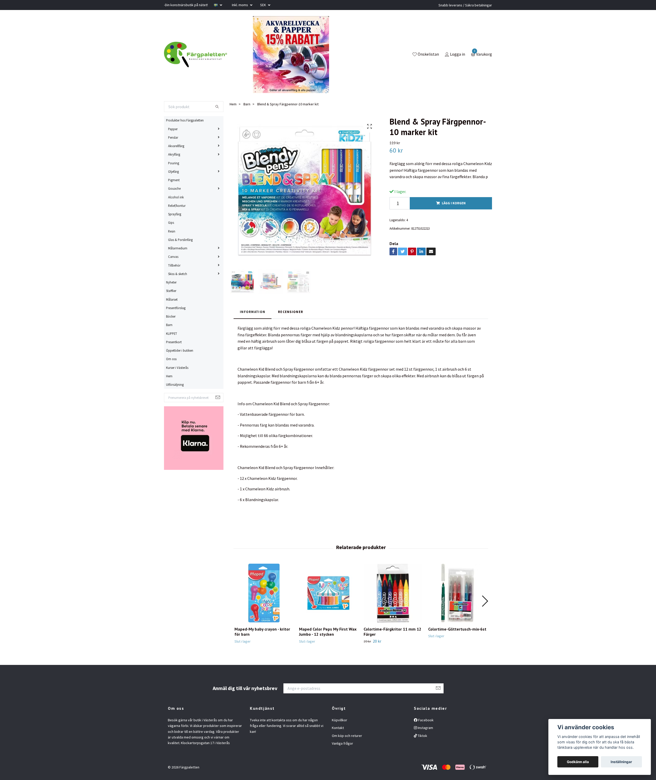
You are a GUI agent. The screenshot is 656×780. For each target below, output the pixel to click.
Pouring (173, 163)
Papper (173, 129)
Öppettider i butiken (179, 350)
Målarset (172, 299)
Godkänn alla (578, 762)
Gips (171, 222)
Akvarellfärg (176, 146)
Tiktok (422, 735)
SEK (263, 5)
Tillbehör (174, 265)
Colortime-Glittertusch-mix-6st (457, 629)
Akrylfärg (174, 154)
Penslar (173, 137)
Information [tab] (252, 312)
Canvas (173, 257)
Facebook (425, 720)
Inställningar (621, 762)
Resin (171, 231)
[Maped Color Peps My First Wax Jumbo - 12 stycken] (328, 593)
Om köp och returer (347, 735)
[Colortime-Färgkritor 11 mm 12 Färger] (393, 593)
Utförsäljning (175, 384)
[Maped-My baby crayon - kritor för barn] (263, 593)
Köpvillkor (339, 720)
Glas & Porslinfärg (180, 240)
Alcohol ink (176, 197)
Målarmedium (177, 248)
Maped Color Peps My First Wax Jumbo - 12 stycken (327, 631)
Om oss (171, 359)
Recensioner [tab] (290, 312)
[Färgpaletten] (195, 54)
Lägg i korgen (454, 203)
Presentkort (174, 342)
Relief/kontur (177, 206)
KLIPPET (171, 333)
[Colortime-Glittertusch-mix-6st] (457, 593)
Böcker (171, 316)
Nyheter (171, 282)
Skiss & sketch (177, 274)
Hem (169, 376)
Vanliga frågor (342, 743)
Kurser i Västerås (177, 368)
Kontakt (338, 727)
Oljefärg (173, 171)
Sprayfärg (174, 214)
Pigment (174, 180)
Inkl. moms (240, 5)
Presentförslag (176, 308)
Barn (169, 325)
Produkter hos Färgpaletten (185, 120)
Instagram (425, 727)
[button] (484, 601)
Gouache (174, 188)
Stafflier (171, 291)
